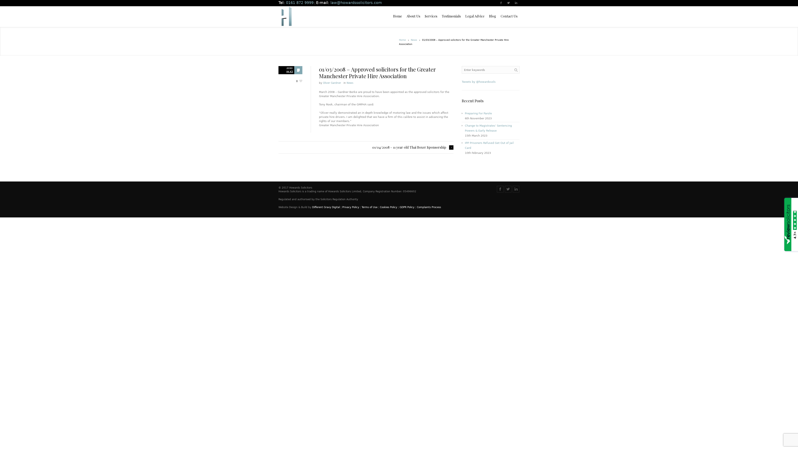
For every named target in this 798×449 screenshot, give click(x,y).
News (414, 40)
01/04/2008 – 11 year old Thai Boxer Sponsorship (409, 147)
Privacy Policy (350, 207)
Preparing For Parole (478, 113)
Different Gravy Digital (326, 207)
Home (402, 40)
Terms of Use (369, 207)
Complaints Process (429, 207)
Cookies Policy (388, 207)
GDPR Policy (407, 207)
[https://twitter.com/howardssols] (508, 3)
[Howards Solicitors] (286, 16)
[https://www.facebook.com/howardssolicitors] (501, 3)
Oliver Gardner (332, 82)
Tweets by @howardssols (479, 81)
